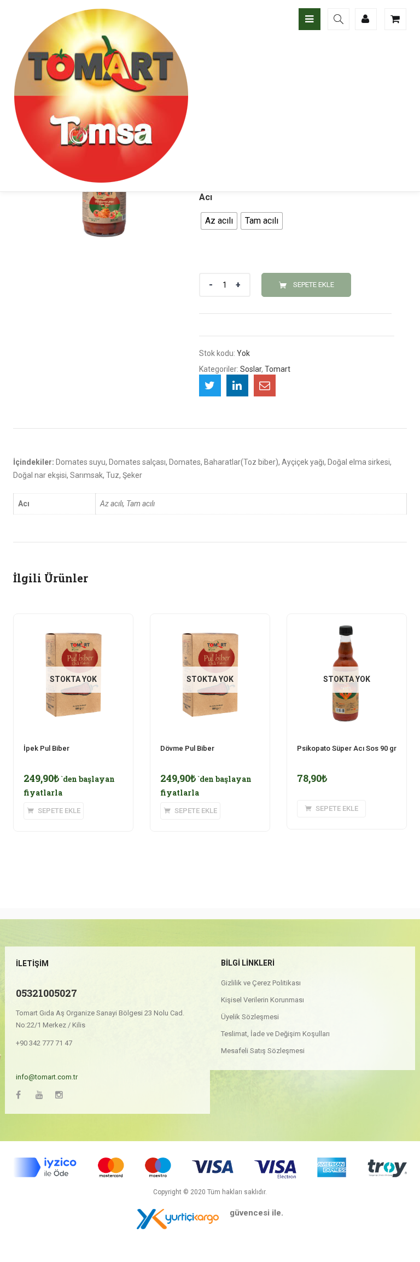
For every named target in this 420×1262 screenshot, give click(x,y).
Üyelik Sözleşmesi (250, 1017)
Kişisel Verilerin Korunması (262, 1000)
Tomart (277, 369)
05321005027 (46, 993)
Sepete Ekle (313, 285)
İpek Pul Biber (46, 748)
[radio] (219, 221)
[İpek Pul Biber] (73, 620)
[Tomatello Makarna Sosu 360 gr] (265, 385)
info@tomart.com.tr (47, 1077)
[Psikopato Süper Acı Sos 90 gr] (347, 620)
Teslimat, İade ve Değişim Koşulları (275, 1034)
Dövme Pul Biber (187, 748)
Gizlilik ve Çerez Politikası (261, 983)
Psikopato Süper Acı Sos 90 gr (346, 748)
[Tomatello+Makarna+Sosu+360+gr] (210, 385)
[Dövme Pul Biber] (210, 620)
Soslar (250, 369)
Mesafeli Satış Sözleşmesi (263, 1051)
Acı (205, 197)
